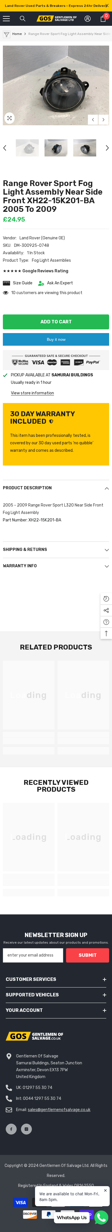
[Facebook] (11, 1129)
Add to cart (56, 321)
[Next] (104, 120)
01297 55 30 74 (37, 1087)
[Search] (22, 18)
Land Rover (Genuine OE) (42, 238)
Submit (88, 955)
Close (107, 5)
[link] (29, 741)
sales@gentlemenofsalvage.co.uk (59, 1109)
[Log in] (87, 18)
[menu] (6, 18)
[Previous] (93, 120)
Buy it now (56, 339)
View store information (32, 393)
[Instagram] (26, 1129)
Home (17, 34)
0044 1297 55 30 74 (42, 1098)
